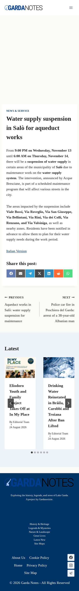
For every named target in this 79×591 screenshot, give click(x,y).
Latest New (39, 539)
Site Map (39, 543)
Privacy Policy (37, 565)
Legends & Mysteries (40, 528)
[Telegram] (70, 573)
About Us (18, 558)
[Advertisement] (39, 56)
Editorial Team (21, 422)
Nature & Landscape (39, 532)
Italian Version (16, 251)
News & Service (18, 111)
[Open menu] (70, 8)
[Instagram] (70, 565)
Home (18, 565)
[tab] (32, 452)
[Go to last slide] (11, 403)
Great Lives (39, 535)
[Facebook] (70, 557)
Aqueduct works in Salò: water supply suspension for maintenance (18, 309)
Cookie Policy (39, 558)
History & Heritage (39, 524)
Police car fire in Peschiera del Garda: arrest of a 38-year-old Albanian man (58, 309)
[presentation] (20, 367)
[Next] (68, 403)
